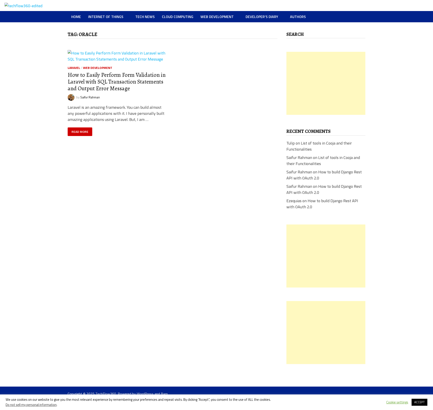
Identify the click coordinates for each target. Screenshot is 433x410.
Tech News (145, 16)
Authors (298, 16)
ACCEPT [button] (419, 402)
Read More (81, 131)
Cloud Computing (177, 16)
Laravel (74, 67)
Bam (164, 393)
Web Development (217, 16)
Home (76, 16)
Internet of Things (105, 16)
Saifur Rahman (90, 97)
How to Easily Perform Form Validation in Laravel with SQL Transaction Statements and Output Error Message (117, 81)
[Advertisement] (325, 83)
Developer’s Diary (262, 16)
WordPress (145, 393)
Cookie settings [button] (397, 402)
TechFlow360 (105, 393)
